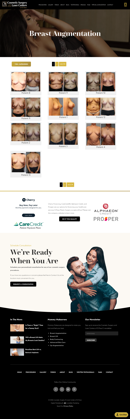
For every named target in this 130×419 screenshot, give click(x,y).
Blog (67, 5)
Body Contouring (56, 339)
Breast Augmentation (58, 333)
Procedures (43, 5)
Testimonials (75, 5)
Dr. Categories (21, 64)
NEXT (62, 64)
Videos (57, 5)
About (62, 5)
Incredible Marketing (72, 403)
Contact (110, 5)
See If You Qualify (69, 219)
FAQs (88, 5)
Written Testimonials (85, 372)
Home (19, 372)
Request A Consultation (23, 284)
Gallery (50, 5)
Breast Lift (54, 336)
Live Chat (123, 415)
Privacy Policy (68, 406)
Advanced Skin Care (57, 342)
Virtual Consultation (99, 5)
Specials (83, 5)
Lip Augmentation (57, 345)
